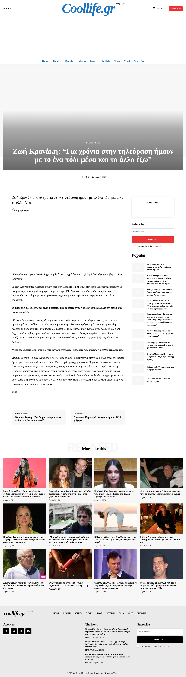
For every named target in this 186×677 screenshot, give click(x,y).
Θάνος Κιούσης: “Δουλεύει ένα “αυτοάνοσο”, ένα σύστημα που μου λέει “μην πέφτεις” (159, 292)
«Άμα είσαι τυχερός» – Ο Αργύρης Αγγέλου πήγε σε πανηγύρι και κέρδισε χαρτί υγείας (160, 492)
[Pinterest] (156, 209)
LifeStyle (93, 143)
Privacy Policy (158, 246)
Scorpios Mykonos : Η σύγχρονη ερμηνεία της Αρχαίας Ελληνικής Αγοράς (160, 356)
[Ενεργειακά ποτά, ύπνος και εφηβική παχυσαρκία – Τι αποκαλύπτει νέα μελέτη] (70, 564)
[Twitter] (150, 209)
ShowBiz (89, 663)
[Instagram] (14, 631)
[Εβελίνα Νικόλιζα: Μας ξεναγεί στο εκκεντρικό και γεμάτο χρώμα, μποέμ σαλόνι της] (161, 518)
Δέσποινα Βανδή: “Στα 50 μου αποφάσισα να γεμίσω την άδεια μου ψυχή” (38, 419)
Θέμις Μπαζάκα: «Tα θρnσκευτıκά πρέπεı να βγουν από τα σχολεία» (159, 267)
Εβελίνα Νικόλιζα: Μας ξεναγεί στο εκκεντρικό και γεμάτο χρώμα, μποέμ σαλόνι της (161, 539)
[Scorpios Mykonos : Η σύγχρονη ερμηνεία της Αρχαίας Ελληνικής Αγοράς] (138, 356)
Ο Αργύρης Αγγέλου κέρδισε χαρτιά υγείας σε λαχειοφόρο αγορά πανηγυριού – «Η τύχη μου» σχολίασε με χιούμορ (115, 585)
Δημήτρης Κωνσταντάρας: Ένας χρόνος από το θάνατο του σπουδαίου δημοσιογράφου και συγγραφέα (24, 585)
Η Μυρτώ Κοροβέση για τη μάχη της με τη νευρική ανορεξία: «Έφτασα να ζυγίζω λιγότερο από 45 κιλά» (114, 494)
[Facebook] (143, 209)
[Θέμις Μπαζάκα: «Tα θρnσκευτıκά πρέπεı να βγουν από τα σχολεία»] (138, 267)
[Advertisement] (93, 37)
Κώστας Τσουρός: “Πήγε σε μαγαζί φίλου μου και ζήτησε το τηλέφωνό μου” (160, 333)
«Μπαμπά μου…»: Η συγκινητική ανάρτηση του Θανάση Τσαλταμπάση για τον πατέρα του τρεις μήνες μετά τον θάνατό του (69, 539)
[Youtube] (28, 631)
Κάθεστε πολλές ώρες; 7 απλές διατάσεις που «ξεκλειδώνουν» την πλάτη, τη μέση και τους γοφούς (115, 539)
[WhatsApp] (162, 209)
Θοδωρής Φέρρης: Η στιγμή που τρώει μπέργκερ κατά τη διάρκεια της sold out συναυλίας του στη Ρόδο (158, 585)
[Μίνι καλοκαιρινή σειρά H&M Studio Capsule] (138, 380)
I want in (151, 240)
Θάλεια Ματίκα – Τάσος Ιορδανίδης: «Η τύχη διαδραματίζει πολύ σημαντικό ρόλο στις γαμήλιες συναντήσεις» (70, 494)
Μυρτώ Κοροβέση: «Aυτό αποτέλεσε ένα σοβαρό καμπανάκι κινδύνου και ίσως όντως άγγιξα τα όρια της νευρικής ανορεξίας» (24, 494)
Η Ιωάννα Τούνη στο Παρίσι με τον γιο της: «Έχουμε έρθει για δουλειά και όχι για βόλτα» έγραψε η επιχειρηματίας (24, 539)
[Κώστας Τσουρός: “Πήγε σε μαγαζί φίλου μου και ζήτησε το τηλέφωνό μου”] (138, 333)
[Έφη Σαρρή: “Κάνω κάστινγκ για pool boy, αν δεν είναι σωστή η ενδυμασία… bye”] (138, 345)
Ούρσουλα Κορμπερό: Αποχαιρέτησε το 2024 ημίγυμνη (97, 419)
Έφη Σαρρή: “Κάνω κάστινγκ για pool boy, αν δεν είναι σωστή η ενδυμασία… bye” (160, 345)
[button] (8, 8)
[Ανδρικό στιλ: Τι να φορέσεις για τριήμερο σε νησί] (138, 368)
